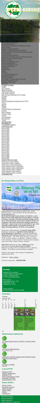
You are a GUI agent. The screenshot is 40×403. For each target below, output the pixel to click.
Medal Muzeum (6, 69)
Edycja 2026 (5, 128)
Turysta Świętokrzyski (8, 44)
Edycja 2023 (5, 133)
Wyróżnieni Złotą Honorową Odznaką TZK (14, 37)
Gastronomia (6, 393)
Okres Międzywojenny (8, 76)
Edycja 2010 (5, 153)
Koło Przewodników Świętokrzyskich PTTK (15, 101)
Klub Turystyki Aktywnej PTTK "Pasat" (14, 95)
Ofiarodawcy (5, 68)
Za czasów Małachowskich (9, 74)
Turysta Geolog (6, 47)
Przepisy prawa (6, 114)
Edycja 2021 (5, 136)
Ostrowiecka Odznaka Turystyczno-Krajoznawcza (16, 57)
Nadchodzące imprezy (7, 396)
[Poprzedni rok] (3, 297)
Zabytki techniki (7, 389)
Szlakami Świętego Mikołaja (9, 49)
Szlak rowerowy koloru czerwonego (12, 166)
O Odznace (4, 31)
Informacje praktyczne (8, 66)
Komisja (4, 111)
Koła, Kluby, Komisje (8, 93)
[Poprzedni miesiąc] (4, 297)
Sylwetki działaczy (7, 26)
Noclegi (4, 392)
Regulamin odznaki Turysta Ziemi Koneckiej (14, 34)
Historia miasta (6, 385)
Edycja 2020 (5, 138)
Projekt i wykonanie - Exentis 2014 (10, 402)
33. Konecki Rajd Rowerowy (10, 349)
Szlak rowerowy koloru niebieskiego (13, 168)
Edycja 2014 (5, 147)
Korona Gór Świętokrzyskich (10, 61)
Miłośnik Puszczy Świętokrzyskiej (11, 58)
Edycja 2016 (5, 144)
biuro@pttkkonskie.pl (8, 214)
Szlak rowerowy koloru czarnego (12, 173)
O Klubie (4, 96)
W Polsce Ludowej (6, 77)
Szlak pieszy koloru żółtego (10, 161)
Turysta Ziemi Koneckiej (8, 30)
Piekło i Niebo (6, 390)
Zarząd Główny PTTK (9, 380)
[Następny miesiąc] (7, 297)
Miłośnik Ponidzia (6, 60)
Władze (3, 23)
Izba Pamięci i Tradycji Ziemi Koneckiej (13, 79)
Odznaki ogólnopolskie (8, 63)
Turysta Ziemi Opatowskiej (9, 42)
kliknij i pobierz (14, 257)
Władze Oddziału (7, 90)
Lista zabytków (6, 117)
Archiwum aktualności (7, 398)
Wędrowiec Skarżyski (7, 41)
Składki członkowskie (9, 373)
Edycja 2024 (5, 131)
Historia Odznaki (6, 33)
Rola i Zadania (6, 112)
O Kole (4, 103)
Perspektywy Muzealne (8, 82)
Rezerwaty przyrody (8, 387)
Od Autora (4, 72)
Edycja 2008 (5, 157)
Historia (3, 71)
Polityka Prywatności (6, 400)
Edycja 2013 (5, 149)
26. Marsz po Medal (8, 364)
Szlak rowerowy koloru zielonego (12, 169)
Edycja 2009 (5, 155)
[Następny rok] (5, 297)
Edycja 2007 (5, 158)
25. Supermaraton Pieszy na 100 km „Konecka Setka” (19, 341)
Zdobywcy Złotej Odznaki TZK (10, 36)
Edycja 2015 (5, 146)
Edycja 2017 (5, 142)
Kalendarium (5, 22)
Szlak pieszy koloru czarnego (11, 163)
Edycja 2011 (5, 152)
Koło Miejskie (6, 119)
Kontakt (4, 99)
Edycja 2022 (5, 134)
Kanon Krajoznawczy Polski (10, 376)
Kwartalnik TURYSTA (8, 378)
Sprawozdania (5, 25)
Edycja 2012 (5, 150)
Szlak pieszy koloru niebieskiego (12, 165)
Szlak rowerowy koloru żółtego (11, 171)
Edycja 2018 (5, 141)
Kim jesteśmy (6, 88)
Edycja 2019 (5, 139)
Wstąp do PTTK (7, 372)
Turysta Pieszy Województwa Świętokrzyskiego (16, 45)
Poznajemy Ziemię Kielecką (9, 55)
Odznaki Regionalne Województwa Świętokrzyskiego (17, 39)
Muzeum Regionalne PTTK (9, 80)
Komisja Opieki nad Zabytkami (11, 109)
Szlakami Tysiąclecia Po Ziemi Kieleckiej (14, 50)
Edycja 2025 (5, 130)
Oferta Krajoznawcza (8, 91)
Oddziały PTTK (7, 375)
